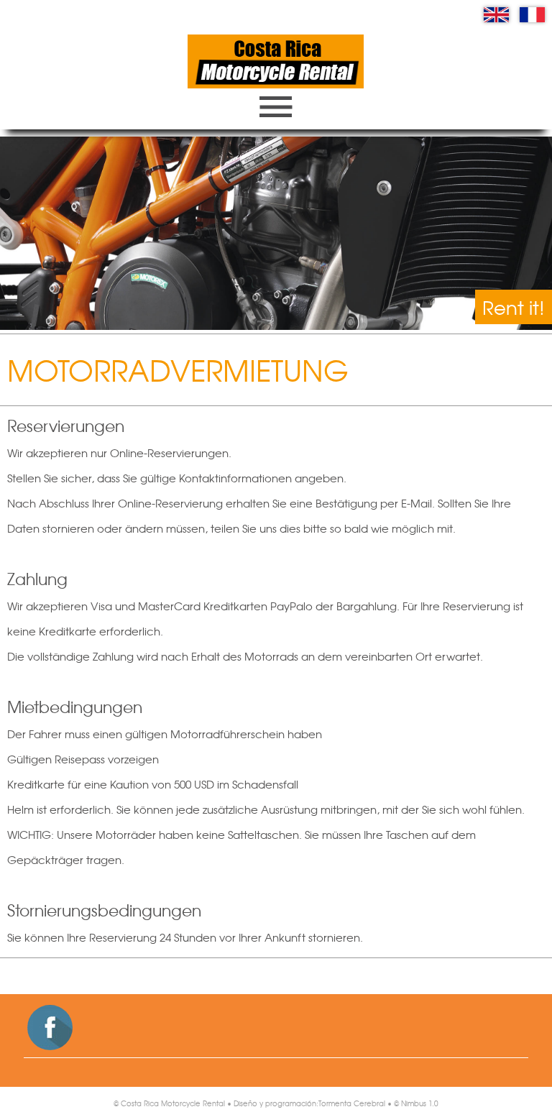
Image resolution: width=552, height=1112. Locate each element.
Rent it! (513, 307)
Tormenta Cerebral (351, 1103)
